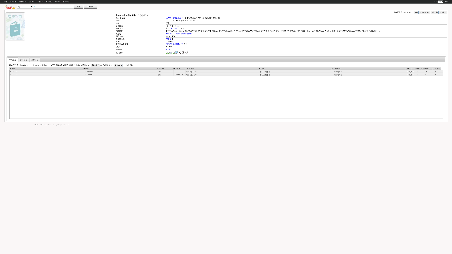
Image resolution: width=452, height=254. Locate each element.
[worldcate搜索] (167, 53)
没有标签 (169, 47)
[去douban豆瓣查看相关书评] (169, 53)
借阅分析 (66, 2)
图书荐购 (57, 2)
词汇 (172, 34)
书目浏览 (13, 2)
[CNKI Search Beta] (181, 53)
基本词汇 (169, 49)
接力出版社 (175, 28)
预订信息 (23, 60)
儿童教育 (177, 34)
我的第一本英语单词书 (175, 18)
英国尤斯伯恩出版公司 (175, 44)
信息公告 (40, 2)
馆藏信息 (12, 60)
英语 (168, 34)
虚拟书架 (34, 60)
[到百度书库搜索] (174, 53)
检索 (5, 2)
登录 (446, 1)
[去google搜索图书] (171, 53)
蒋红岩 (168, 39)
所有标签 (49, 2)
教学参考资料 (186, 34)
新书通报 (31, 2)
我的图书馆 (22, 2)
